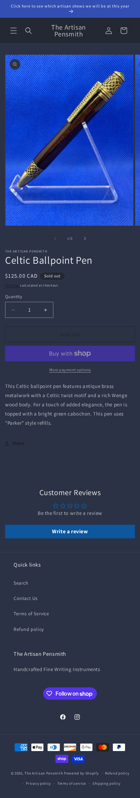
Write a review (70, 531)
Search (21, 583)
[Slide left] (55, 238)
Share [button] (18, 443)
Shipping (12, 285)
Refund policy (29, 629)
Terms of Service (31, 613)
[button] (13, 30)
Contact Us (26, 598)
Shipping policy (106, 783)
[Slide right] (84, 238)
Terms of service (71, 783)
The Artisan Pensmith (43, 772)
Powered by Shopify (81, 772)
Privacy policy (38, 783)
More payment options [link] (70, 369)
